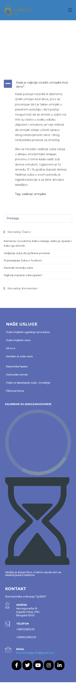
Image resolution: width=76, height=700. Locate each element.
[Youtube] (38, 665)
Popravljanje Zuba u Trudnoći (23, 260)
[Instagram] (49, 665)
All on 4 (10, 348)
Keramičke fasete (17, 366)
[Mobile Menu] (70, 10)
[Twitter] (27, 665)
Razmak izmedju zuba (18, 267)
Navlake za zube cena (19, 356)
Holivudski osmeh (17, 374)
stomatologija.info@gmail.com (35, 652)
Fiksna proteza (15, 390)
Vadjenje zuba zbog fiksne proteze (27, 253)
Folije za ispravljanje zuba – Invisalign (28, 382)
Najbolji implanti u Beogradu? (23, 275)
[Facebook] (16, 665)
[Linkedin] (59, 665)
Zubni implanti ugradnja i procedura (28, 332)
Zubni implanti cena (18, 340)
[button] (38, 85)
